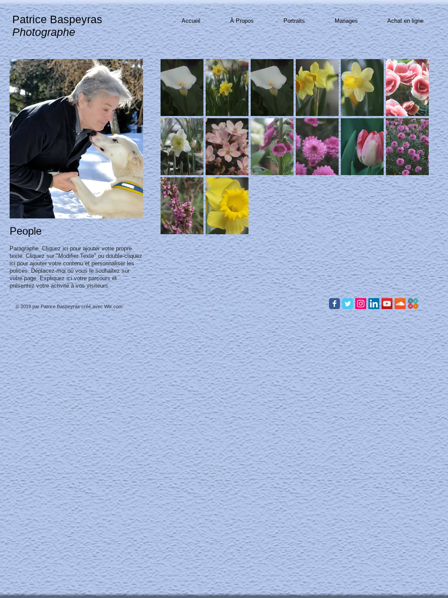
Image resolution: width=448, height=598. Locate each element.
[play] (410, 286)
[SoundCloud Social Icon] (400, 303)
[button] (182, 87)
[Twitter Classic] (347, 303)
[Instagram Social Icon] (360, 303)
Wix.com (113, 306)
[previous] (179, 184)
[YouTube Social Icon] (387, 303)
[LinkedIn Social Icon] (373, 303)
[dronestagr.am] (413, 303)
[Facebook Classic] (334, 303)
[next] (410, 184)
